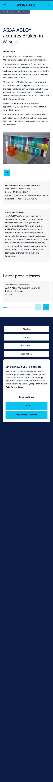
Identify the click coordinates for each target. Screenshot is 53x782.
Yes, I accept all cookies (26, 415)
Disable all (26, 406)
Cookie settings (26, 397)
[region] (26, 391)
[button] (22, 12)
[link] (9, 12)
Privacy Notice (17, 387)
